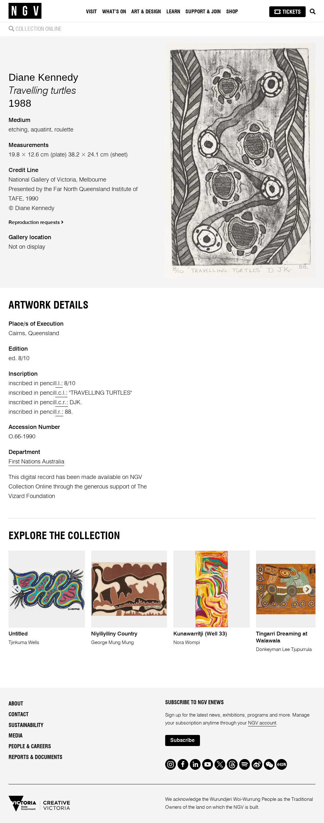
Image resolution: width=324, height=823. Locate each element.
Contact (18, 714)
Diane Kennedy (43, 77)
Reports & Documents (35, 757)
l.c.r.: (61, 402)
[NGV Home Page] (25, 11)
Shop (232, 11)
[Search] (312, 12)
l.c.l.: (61, 393)
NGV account (262, 723)
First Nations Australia (36, 462)
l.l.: (59, 383)
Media (15, 735)
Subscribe (182, 740)
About (16, 703)
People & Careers (30, 746)
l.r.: (59, 412)
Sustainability (26, 725)
